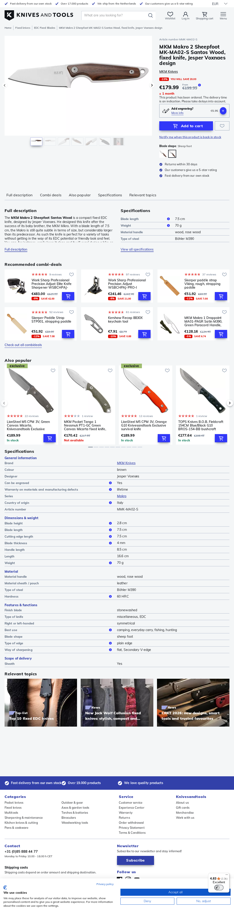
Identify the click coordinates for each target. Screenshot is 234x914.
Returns (124, 817)
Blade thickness (16, 543)
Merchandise (185, 812)
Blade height (14, 523)
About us (182, 802)
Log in (185, 18)
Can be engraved (17, 483)
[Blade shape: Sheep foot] (172, 153)
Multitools (11, 812)
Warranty (126, 812)
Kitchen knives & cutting (21, 822)
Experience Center (131, 807)
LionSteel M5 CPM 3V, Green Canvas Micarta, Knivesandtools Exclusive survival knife (28, 425)
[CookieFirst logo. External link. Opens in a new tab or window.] (5, 888)
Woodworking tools (74, 822)
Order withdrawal (131, 822)
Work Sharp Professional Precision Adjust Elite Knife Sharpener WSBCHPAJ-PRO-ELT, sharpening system (52, 283)
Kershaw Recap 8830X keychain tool (125, 320)
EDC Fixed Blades (44, 27)
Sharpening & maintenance (24, 817)
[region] (78, 93)
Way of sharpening (18, 650)
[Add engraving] (223, 110)
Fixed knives (22, 27)
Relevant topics (142, 195)
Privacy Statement (132, 827)
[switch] (218, 887)
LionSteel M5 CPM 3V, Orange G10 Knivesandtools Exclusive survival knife (144, 425)
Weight (126, 225)
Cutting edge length (19, 536)
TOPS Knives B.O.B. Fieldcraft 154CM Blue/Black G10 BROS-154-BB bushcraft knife (200, 425)
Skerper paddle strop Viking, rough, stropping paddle (202, 283)
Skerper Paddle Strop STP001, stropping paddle (51, 320)
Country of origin (17, 503)
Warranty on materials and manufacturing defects (41, 489)
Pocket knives (14, 802)
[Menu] (226, 875)
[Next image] (152, 85)
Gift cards (182, 807)
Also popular (80, 195)
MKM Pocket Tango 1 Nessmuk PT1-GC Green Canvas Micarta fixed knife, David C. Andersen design (85, 425)
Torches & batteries (74, 812)
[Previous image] (5, 85)
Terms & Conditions (132, 832)
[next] (222, 403)
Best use (11, 630)
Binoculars (68, 817)
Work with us (185, 817)
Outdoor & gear (72, 802)
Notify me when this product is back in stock (190, 137)
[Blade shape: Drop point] (163, 153)
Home (8, 27)
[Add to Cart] (68, 296)
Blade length (130, 219)
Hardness (12, 596)
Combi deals (50, 195)
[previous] (12, 403)
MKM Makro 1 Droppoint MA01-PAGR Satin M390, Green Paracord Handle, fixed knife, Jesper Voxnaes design (205, 321)
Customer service (131, 802)
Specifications (110, 195)
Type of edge (14, 643)
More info (177, 113)
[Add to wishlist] (222, 125)
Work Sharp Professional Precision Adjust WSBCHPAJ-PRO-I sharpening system (127, 283)
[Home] (39, 14)
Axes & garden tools (75, 807)
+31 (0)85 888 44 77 (21, 851)
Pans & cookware (17, 827)
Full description (19, 195)
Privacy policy (105, 884)
